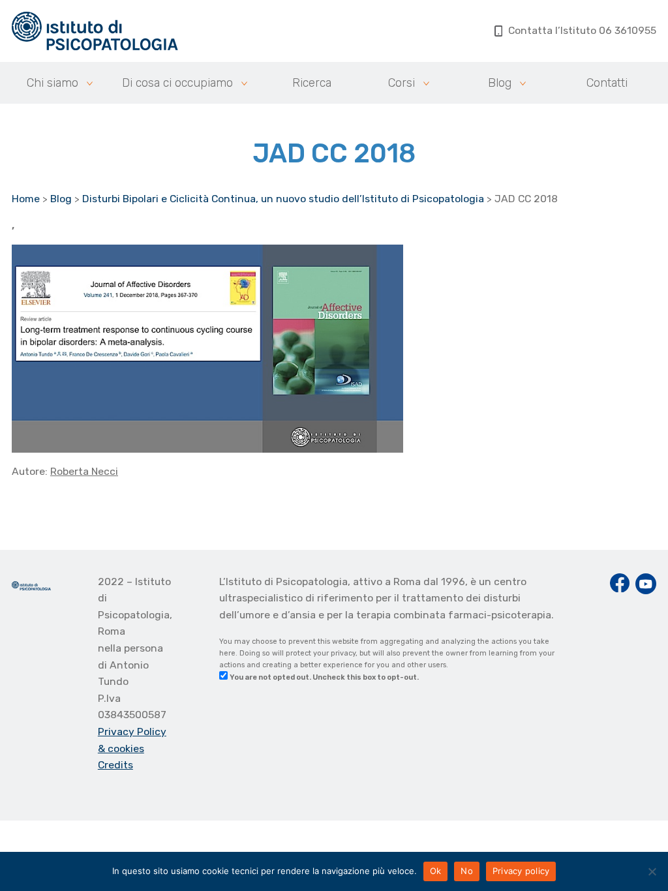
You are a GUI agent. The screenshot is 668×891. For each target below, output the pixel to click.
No (467, 871)
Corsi (401, 83)
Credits (115, 765)
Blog (499, 83)
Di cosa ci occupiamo (177, 83)
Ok (436, 871)
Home (26, 198)
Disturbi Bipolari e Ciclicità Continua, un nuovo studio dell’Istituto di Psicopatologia (283, 198)
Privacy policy (521, 871)
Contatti (607, 83)
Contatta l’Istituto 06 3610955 (582, 30)
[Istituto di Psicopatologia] (95, 31)
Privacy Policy (132, 731)
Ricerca (311, 83)
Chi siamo (52, 83)
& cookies (121, 748)
